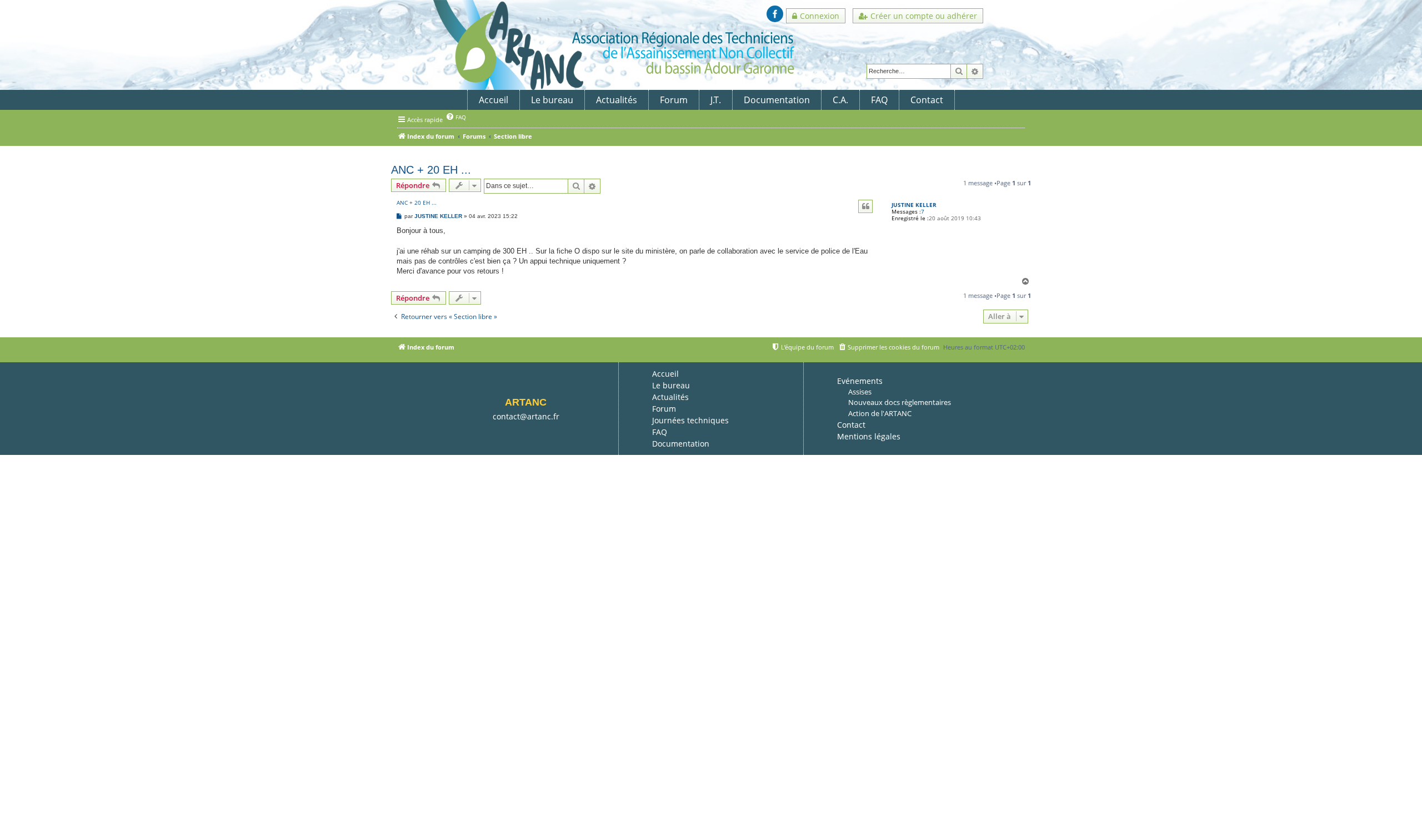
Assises (860, 392)
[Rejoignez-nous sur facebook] (775, 14)
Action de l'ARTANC (880, 413)
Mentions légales (868, 436)
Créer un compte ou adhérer (923, 16)
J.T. (715, 100)
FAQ (879, 100)
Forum (674, 100)
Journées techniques (690, 420)
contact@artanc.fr (526, 416)
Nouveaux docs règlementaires (899, 402)
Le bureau (552, 100)
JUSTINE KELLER (914, 204)
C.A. (840, 100)
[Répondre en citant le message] (865, 206)
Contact (926, 100)
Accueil (493, 100)
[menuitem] (455, 117)
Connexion (819, 16)
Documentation (777, 100)
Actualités (616, 100)
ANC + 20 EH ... (431, 170)
